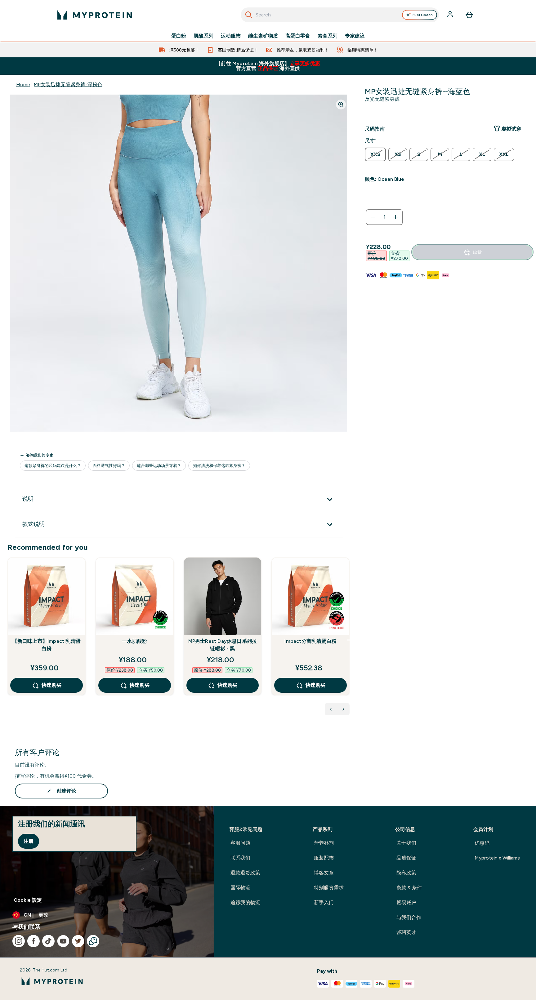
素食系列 (327, 35)
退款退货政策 (245, 872)
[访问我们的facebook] (33, 941)
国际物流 (240, 887)
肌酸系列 (203, 35)
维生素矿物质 (263, 35)
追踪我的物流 (245, 902)
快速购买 (51, 685)
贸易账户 (406, 902)
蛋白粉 (178, 35)
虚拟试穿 (511, 128)
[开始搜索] (248, 14)
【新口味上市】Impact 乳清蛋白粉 (46, 644)
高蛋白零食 (297, 35)
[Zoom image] (341, 104)
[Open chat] (93, 941)
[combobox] (340, 14)
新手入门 (324, 902)
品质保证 (406, 857)
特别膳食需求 (329, 887)
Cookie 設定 (28, 900)
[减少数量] (373, 217)
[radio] (375, 154)
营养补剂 (324, 843)
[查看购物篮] (469, 15)
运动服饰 (231, 35)
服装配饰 (324, 857)
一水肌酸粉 (134, 641)
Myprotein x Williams (497, 857)
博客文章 (324, 872)
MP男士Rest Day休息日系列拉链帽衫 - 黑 (222, 644)
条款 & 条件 (409, 887)
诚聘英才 (406, 932)
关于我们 (406, 843)
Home (23, 84)
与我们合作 (408, 917)
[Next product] (343, 709)
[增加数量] (395, 217)
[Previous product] (331, 709)
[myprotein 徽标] (94, 15)
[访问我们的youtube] (63, 941)
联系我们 (240, 857)
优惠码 (482, 843)
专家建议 (355, 35)
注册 (29, 841)
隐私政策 (406, 872)
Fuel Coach (423, 15)
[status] (384, 217)
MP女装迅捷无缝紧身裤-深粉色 (68, 84)
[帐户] (450, 15)
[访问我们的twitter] (78, 941)
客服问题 (240, 843)
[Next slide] (348, 640)
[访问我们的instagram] (18, 941)
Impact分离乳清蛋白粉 (310, 641)
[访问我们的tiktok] (48, 941)
